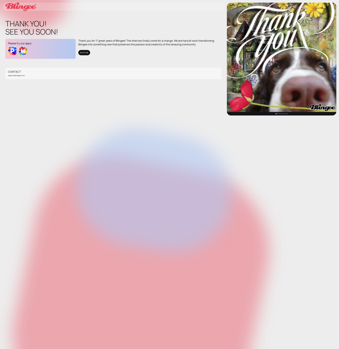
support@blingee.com (16, 75)
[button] (277, 113)
